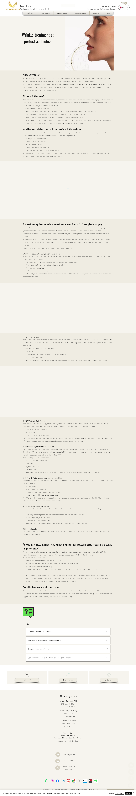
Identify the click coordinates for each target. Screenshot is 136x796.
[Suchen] (68, 5)
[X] (79, 781)
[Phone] (57, 761)
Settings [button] (111, 793)
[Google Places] (74, 781)
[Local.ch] (85, 781)
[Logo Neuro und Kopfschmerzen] (68, 781)
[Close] (134, 793)
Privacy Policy (76, 793)
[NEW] (131, 785)
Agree (128, 793)
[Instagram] (52, 781)
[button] (124, 3)
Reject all (119, 793)
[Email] (131, 765)
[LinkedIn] (63, 781)
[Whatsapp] (46, 781)
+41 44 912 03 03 (68, 761)
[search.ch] (90, 781)
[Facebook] (57, 781)
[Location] (131, 779)
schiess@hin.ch (69, 755)
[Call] (131, 772)
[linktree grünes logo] (96, 781)
